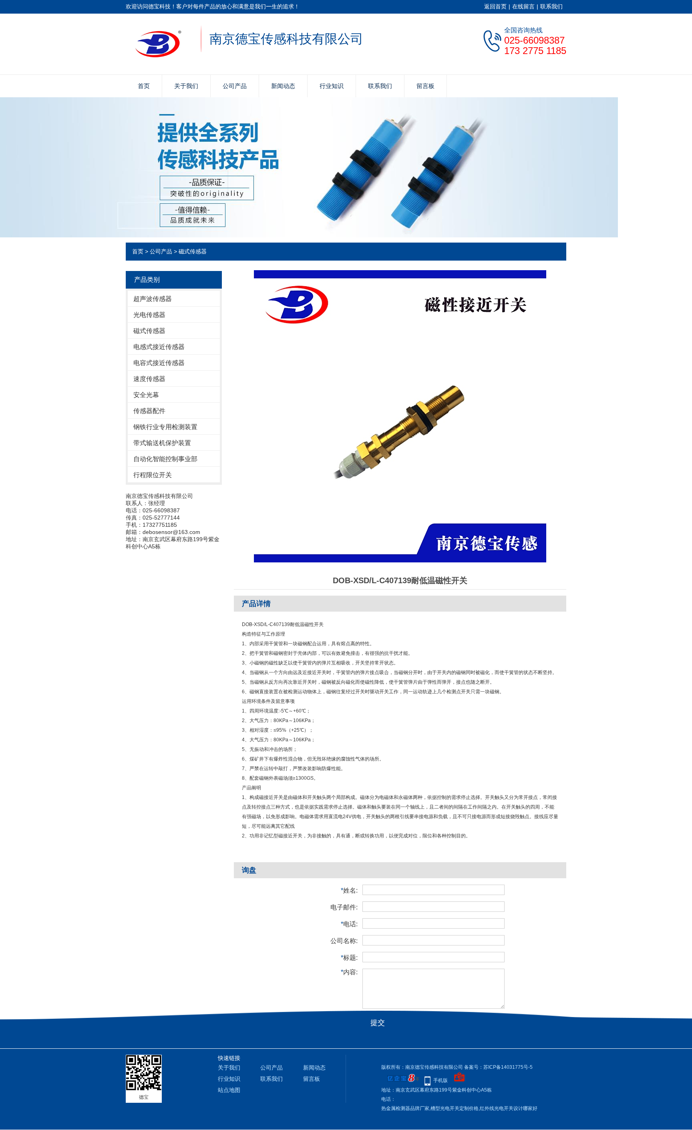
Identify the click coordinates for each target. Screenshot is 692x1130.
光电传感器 (149, 314)
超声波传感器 (152, 298)
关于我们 (186, 85)
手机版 (440, 1080)
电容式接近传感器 (159, 362)
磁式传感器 (193, 251)
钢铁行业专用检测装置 (165, 426)
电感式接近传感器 (159, 346)
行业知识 (332, 85)
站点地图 (229, 1090)
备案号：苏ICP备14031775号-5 (498, 1067)
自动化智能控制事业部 (165, 459)
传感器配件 (149, 410)
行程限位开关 (152, 475)
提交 (377, 1023)
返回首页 (495, 6)
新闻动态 (283, 85)
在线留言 (523, 6)
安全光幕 (146, 394)
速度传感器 (149, 378)
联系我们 (551, 6)
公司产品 (235, 85)
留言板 (425, 85)
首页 (144, 85)
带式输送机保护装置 (162, 443)
